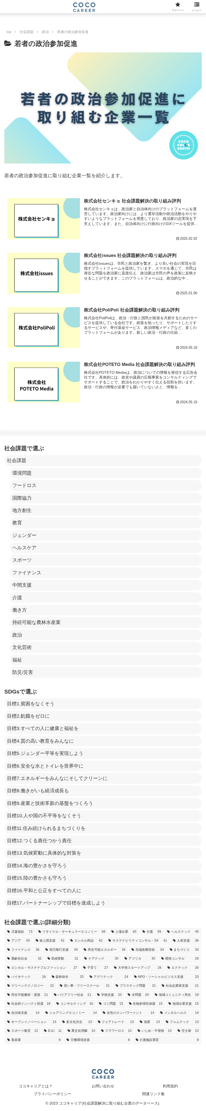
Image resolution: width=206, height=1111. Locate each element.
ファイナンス (26, 572)
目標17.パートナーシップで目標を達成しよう (56, 903)
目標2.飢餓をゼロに (28, 716)
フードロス (24, 485)
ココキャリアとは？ (36, 1086)
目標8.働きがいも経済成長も (38, 790)
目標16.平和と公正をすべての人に (44, 890)
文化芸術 (22, 647)
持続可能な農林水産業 (36, 622)
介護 (17, 597)
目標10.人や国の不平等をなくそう (44, 815)
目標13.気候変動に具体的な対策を (44, 853)
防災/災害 (22, 672)
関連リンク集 (153, 1094)
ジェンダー (24, 535)
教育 (17, 522)
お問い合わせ (103, 1086)
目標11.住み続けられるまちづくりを (46, 828)
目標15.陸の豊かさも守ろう (37, 878)
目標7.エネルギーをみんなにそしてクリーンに (57, 778)
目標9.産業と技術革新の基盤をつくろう (50, 803)
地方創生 (22, 510)
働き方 (19, 610)
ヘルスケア (24, 547)
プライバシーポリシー (52, 1094)
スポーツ (22, 560)
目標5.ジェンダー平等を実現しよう (45, 753)
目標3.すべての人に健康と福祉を (43, 728)
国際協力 (22, 498)
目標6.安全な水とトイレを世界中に (45, 766)
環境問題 (22, 473)
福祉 (17, 660)
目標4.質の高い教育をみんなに (40, 741)
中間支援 (22, 585)
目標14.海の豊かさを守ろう (37, 865)
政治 (17, 635)
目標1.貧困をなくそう (30, 703)
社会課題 (16, 460)
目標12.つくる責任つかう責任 (39, 840)
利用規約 (170, 1086)
